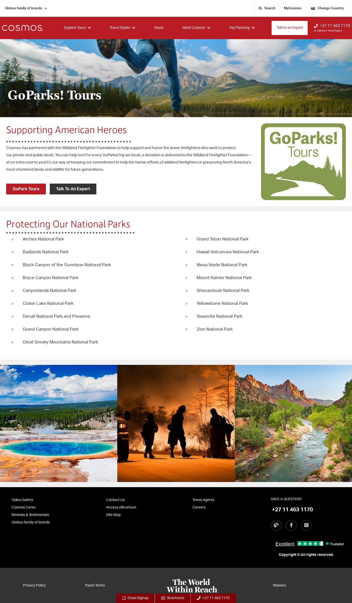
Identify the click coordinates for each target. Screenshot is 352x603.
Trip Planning (239, 28)
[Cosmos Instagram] (306, 525)
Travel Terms (95, 585)
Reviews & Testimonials (30, 515)
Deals (158, 28)
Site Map (113, 515)
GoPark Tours (26, 189)
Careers (199, 507)
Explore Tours (75, 28)
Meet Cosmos (193, 28)
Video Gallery (22, 500)
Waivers (279, 585)
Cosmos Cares (24, 507)
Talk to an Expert (289, 28)
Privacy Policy (34, 585)
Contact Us (115, 500)
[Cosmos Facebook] (291, 525)
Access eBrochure (121, 507)
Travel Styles (120, 28)
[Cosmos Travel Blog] (276, 525)
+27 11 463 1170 (335, 26)
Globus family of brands (23, 8)
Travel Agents (203, 500)
